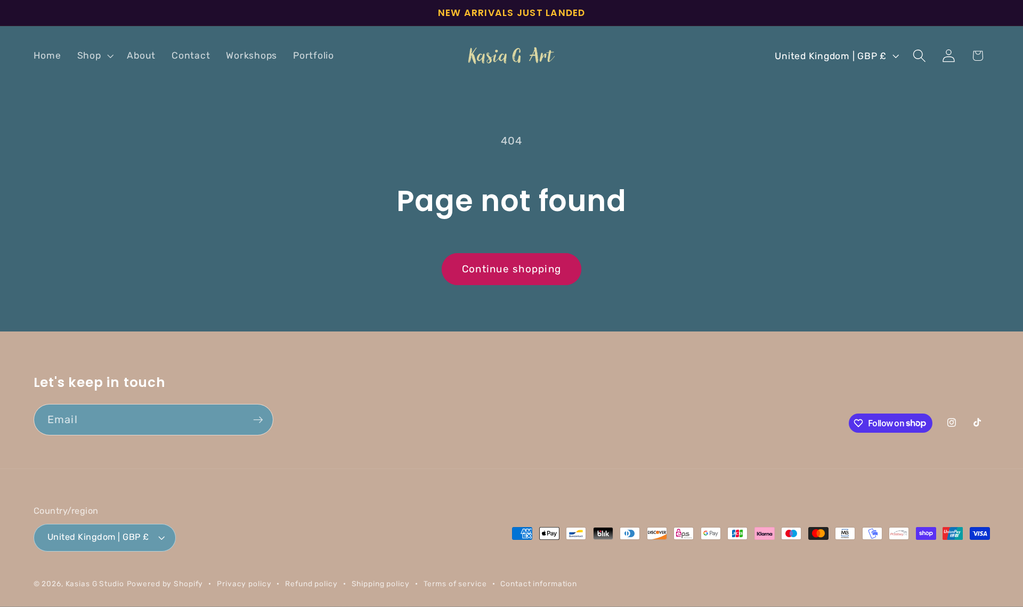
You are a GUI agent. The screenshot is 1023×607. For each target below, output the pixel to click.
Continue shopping (511, 269)
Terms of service (455, 583)
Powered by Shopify (165, 583)
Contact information (538, 583)
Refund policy (311, 583)
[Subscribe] (258, 419)
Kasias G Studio (95, 583)
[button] (94, 56)
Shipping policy (381, 583)
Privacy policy (244, 583)
